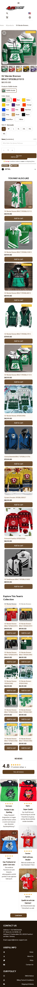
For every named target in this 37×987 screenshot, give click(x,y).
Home (2, 25)
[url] (17, 940)
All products (10, 25)
